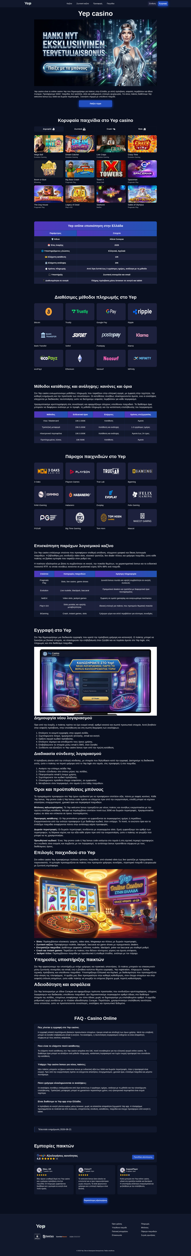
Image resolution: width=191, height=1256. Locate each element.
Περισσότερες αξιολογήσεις (95, 1200)
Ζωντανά (78, 129)
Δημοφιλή (47, 129)
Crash (109, 129)
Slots (140, 129)
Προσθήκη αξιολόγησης (143, 1157)
